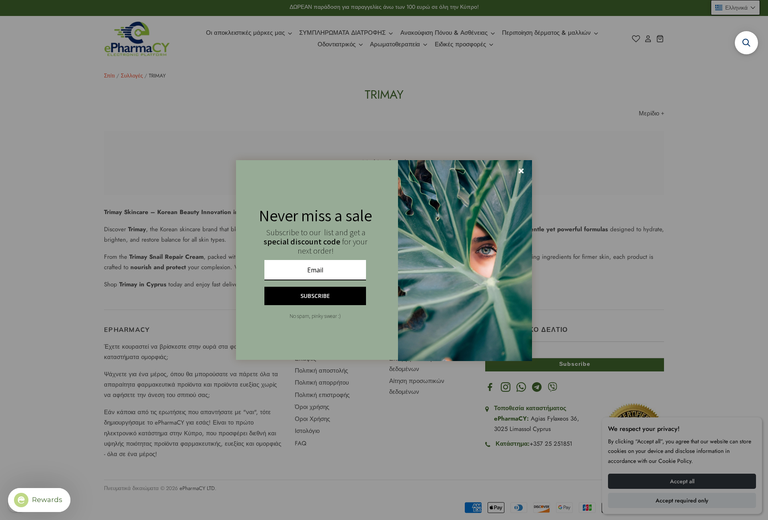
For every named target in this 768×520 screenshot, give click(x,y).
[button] (746, 42)
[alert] (384, 260)
